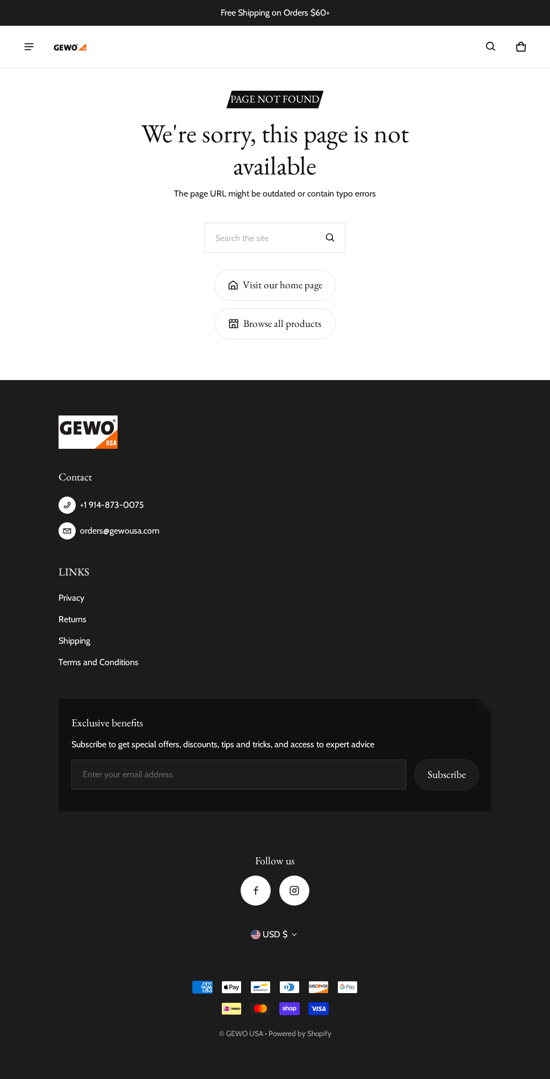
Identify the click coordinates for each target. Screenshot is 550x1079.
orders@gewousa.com (120, 531)
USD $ (275, 934)
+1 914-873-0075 (112, 505)
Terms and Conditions (99, 662)
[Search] (330, 238)
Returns (72, 619)
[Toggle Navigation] (29, 47)
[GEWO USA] (69, 47)
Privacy (71, 598)
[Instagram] (294, 891)
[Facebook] (256, 891)
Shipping (74, 641)
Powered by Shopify (300, 1033)
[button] (491, 47)
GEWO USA (244, 1033)
